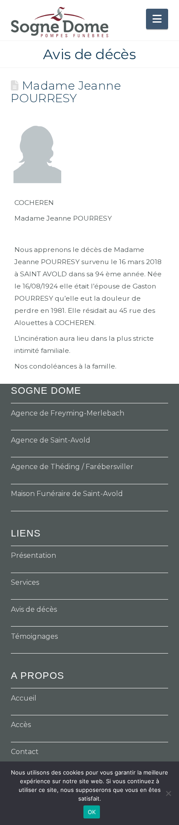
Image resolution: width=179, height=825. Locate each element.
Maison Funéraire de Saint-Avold (67, 494)
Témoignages (34, 636)
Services (25, 582)
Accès (21, 725)
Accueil (23, 698)
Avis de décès (34, 609)
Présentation (33, 555)
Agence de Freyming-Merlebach (67, 413)
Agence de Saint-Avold (50, 440)
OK (92, 811)
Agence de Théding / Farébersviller (72, 467)
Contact (25, 752)
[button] (157, 19)
